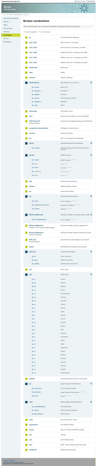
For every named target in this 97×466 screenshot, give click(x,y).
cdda (31, 72)
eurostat (32, 133)
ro (34, 358)
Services (6, 38)
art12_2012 (33, 42)
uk (35, 373)
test (30, 435)
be (35, 283)
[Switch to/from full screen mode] (84, 1)
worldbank (33, 450)
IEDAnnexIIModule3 (36, 225)
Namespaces (7, 42)
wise (30, 445)
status (36, 105)
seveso (31, 430)
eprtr (30, 116)
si (34, 365)
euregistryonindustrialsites (38, 128)
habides (32, 186)
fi (34, 315)
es (35, 311)
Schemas (6, 31)
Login (78, 1)
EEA (11, 1)
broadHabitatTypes (39, 406)
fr (34, 319)
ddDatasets (37, 91)
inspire (31, 247)
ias (30, 191)
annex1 (36, 201)
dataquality (33, 111)
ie (34, 326)
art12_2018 (33, 47)
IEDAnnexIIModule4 (36, 232)
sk (35, 369)
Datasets (6, 21)
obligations (37, 101)
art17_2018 (33, 62)
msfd (31, 402)
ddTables (37, 94)
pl (34, 351)
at (34, 279)
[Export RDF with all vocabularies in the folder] (91, 83)
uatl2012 (36, 263)
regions (36, 410)
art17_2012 (33, 57)
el (34, 308)
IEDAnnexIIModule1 (36, 215)
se (35, 362)
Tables (5, 25)
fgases (31, 143)
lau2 (30, 274)
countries (37, 148)
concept (36, 160)
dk (35, 301)
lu (34, 337)
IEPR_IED (32, 240)
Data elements (8, 28)
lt (34, 333)
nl (34, 347)
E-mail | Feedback (9, 460)
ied (30, 196)
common (32, 77)
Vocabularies (8, 35)
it (34, 329)
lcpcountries (37, 388)
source (36, 167)
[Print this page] (82, 1)
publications (33, 424)
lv (34, 340)
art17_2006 (33, 52)
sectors (36, 396)
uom (30, 440)
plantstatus (37, 392)
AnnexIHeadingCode (40, 219)
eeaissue (36, 98)
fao (30, 138)
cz (35, 293)
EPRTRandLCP (34, 121)
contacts (36, 87)
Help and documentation (11, 18)
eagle (35, 260)
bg (35, 286)
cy (35, 290)
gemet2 (31, 155)
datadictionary (34, 82)
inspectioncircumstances (41, 205)
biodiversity (33, 67)
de (35, 297)
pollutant (36, 208)
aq (30, 37)
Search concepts (45, 32)
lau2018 (32, 379)
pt (34, 355)
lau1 (30, 269)
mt (35, 344)
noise (31, 420)
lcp (30, 384)
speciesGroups (38, 414)
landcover (32, 252)
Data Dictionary (18, 14)
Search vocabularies (31, 32)
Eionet (11, 14)
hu (35, 322)
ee (35, 304)
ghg (30, 181)
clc (35, 256)
